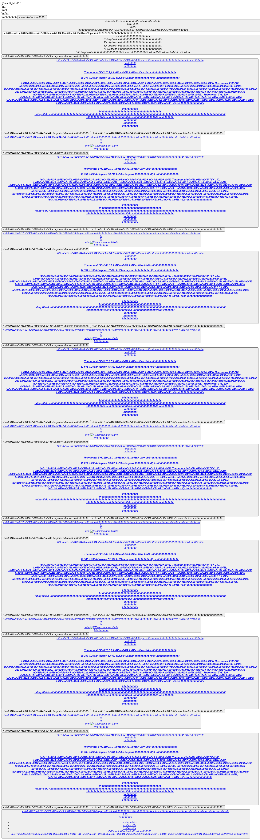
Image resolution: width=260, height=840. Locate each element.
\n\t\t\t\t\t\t (130, 63)
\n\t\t (125, 814)
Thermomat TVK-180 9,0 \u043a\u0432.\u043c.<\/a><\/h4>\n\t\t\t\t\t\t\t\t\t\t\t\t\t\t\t (130, 581)
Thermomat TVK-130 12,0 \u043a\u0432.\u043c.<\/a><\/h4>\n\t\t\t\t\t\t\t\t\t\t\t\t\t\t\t (130, 484)
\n (101, 140)
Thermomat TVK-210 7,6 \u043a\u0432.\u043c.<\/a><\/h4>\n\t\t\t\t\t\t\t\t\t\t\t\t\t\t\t (130, 99)
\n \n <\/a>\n (102, 147)
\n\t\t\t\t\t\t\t (130, 66)
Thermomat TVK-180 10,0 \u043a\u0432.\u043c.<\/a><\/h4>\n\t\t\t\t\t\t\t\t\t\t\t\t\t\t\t (130, 773)
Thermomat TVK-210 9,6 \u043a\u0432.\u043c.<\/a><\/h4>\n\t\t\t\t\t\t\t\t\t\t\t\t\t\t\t (130, 677)
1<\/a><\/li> (129, 828)
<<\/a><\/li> (129, 825)
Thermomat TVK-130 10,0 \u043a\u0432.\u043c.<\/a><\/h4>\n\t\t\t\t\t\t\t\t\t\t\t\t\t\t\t (130, 195)
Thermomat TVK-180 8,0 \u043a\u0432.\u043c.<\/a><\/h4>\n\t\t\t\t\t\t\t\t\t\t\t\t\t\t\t (130, 292)
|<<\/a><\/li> (129, 822)
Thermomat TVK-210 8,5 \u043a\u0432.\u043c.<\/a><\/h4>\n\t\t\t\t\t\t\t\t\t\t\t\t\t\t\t (130, 388)
